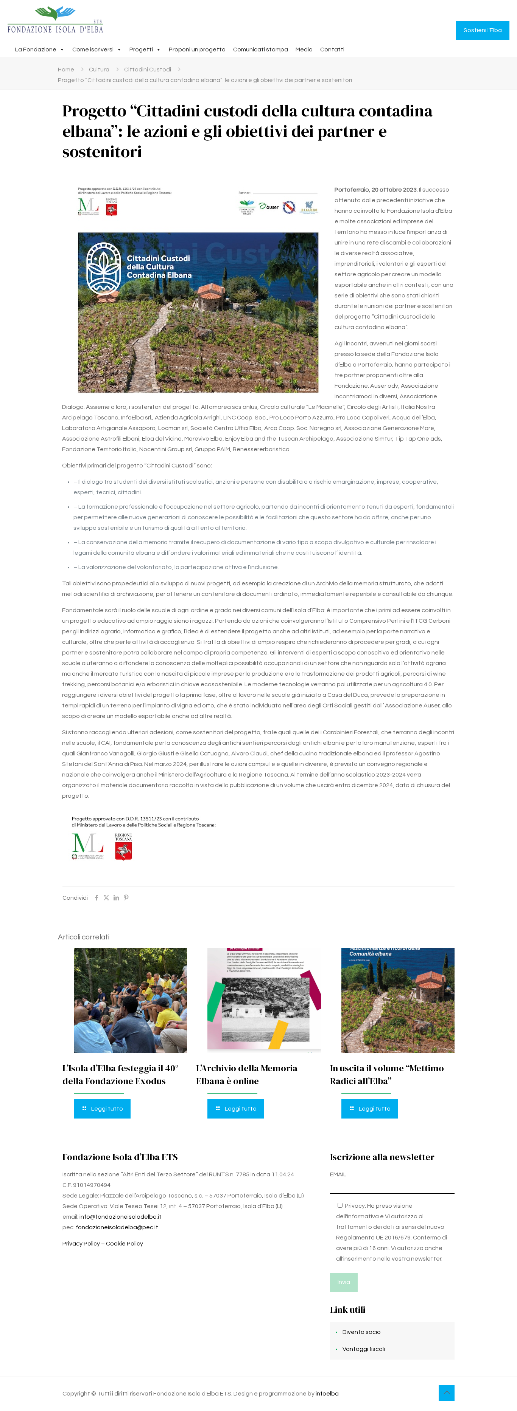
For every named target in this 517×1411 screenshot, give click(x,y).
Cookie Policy (124, 1244)
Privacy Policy (81, 1244)
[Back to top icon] (447, 1393)
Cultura (99, 70)
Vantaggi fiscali (364, 1349)
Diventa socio (362, 1332)
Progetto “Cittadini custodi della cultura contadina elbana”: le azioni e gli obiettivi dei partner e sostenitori (205, 80)
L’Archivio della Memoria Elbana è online (246, 1074)
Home (66, 70)
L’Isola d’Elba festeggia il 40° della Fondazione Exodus (120, 1074)
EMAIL (338, 1174)
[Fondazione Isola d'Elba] (55, 19)
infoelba (327, 1394)
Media (304, 49)
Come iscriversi (93, 49)
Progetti (141, 49)
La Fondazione (35, 49)
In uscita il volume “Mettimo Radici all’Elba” (387, 1074)
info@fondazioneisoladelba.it (120, 1217)
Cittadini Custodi (147, 70)
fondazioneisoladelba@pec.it (117, 1227)
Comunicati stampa (260, 49)
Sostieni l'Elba (483, 30)
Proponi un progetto (197, 49)
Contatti (332, 49)
